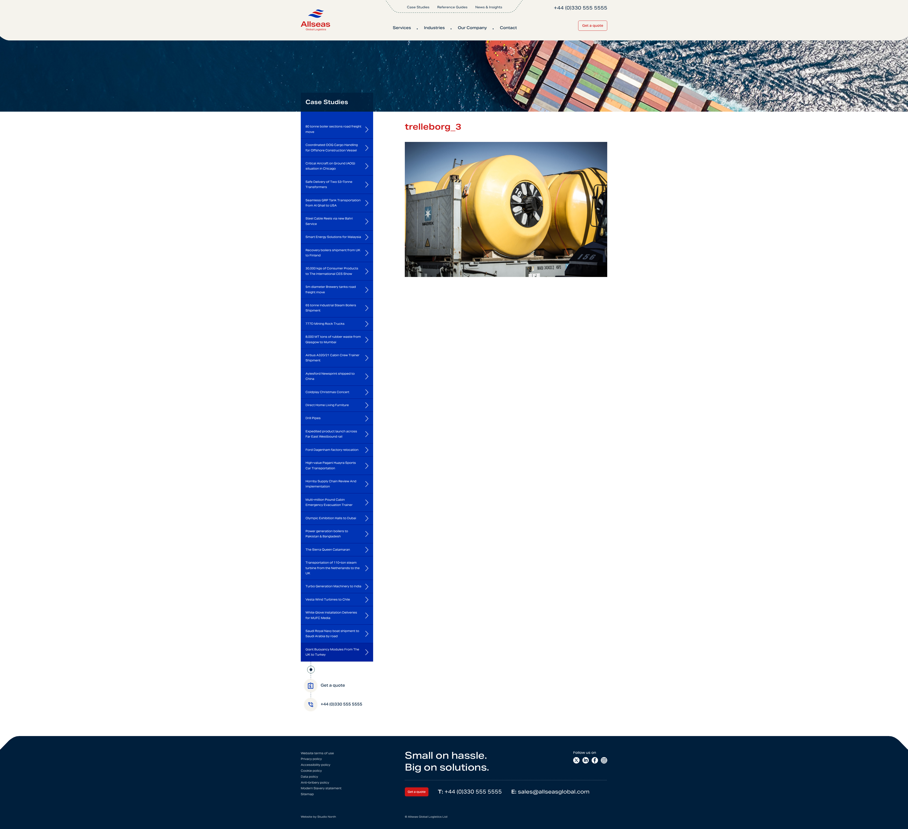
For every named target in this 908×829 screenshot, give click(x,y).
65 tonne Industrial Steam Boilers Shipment (331, 307)
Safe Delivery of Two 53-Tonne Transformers (329, 184)
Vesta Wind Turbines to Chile (328, 599)
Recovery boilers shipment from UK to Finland (333, 252)
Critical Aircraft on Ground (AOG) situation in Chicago (330, 166)
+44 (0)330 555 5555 (470, 791)
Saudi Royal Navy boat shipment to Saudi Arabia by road (332, 633)
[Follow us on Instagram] (604, 760)
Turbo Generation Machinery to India (333, 586)
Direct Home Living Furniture (327, 405)
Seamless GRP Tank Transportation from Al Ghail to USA (333, 202)
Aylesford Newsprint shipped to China (330, 376)
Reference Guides (452, 7)
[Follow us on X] (576, 760)
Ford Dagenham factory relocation (332, 450)
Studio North (326, 816)
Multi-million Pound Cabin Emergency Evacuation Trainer (329, 502)
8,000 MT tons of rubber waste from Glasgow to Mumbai (333, 339)
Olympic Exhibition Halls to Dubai (331, 518)
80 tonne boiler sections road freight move (333, 129)
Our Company (472, 27)
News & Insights (488, 7)
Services (402, 27)
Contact (508, 27)
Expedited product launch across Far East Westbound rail (331, 434)
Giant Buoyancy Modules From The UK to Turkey (332, 652)
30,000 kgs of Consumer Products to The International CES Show (332, 271)
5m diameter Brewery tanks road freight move (331, 289)
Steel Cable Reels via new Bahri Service (329, 221)
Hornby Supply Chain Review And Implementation (331, 483)
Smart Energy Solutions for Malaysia (333, 237)
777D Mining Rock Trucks (325, 323)
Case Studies (418, 7)
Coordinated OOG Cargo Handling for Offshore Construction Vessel (332, 147)
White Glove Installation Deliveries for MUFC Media (331, 615)
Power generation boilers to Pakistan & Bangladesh (327, 533)
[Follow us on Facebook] (595, 760)
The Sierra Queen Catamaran (328, 549)
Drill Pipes (313, 418)
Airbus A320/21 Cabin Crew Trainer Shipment (332, 357)
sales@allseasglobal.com (550, 791)
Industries (434, 27)
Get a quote (592, 25)
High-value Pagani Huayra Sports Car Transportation (331, 465)
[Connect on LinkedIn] (585, 760)
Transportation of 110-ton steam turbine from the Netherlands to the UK (333, 568)
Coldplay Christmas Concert (327, 392)
